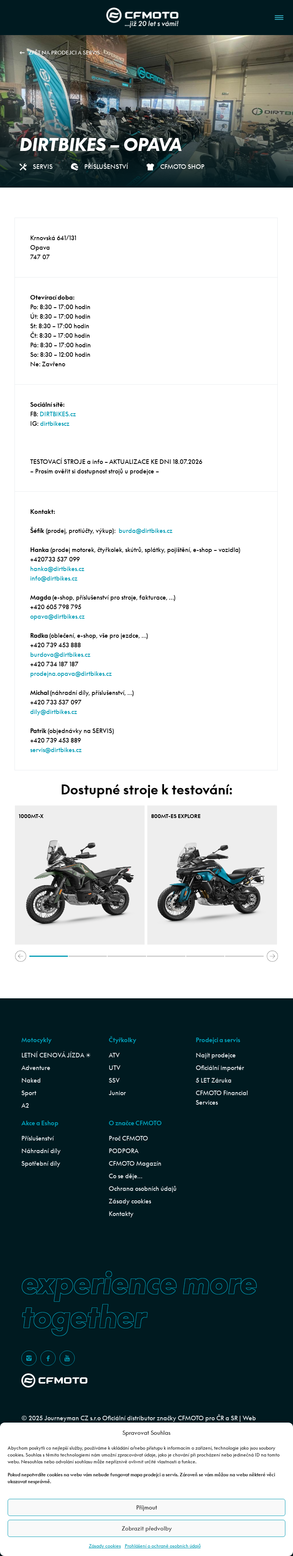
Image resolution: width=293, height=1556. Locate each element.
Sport (28, 1093)
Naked (31, 1080)
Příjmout (146, 1507)
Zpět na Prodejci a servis (64, 52)
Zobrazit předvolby (147, 1528)
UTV (115, 1068)
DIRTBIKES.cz (58, 414)
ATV (114, 1055)
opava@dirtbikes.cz (57, 616)
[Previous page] (20, 956)
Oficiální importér (220, 1068)
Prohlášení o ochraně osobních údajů (163, 1546)
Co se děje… (125, 1176)
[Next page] (272, 956)
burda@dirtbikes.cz (145, 530)
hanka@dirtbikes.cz (57, 569)
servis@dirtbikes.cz (56, 750)
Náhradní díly (41, 1151)
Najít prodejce (216, 1055)
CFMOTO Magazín (135, 1163)
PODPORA (123, 1151)
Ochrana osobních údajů (143, 1188)
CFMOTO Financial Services (222, 1097)
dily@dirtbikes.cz (53, 711)
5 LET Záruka (214, 1080)
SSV (114, 1080)
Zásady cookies (105, 1546)
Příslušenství (37, 1138)
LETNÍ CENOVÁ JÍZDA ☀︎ (56, 1055)
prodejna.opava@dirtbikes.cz (71, 673)
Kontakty (121, 1214)
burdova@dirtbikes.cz (60, 654)
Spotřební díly (40, 1163)
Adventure (35, 1068)
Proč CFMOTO (128, 1138)
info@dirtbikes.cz (53, 578)
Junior (117, 1093)
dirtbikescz (54, 423)
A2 (25, 1105)
